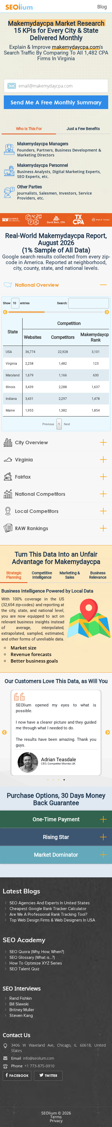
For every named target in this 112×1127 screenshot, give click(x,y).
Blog (102, 7)
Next (107, 732)
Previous (4, 732)
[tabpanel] (56, 733)
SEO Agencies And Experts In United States (50, 903)
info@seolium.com (38, 1058)
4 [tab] (66, 779)
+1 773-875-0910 (39, 1065)
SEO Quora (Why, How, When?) (37, 951)
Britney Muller (22, 1009)
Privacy (56, 1120)
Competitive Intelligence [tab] (42, 575)
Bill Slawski (19, 1004)
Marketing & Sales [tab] (70, 575)
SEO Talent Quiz (24, 968)
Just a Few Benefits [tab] (83, 128)
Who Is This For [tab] (29, 128)
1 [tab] (49, 779)
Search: (62, 303)
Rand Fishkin (21, 998)
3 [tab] (60, 779)
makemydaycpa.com (76, 47)
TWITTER (51, 1075)
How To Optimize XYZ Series (36, 963)
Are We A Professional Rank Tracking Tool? (48, 914)
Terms (56, 1116)
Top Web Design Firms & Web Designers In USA (52, 920)
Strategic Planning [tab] (13, 575)
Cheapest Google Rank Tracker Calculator (48, 908)
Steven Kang (21, 1015)
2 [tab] (55, 779)
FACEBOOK (19, 1075)
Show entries (16, 303)
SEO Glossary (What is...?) (32, 957)
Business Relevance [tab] (97, 575)
